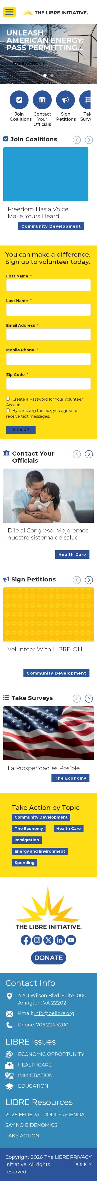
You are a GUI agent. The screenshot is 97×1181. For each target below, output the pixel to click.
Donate (48, 958)
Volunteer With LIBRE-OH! (46, 649)
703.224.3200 (52, 1025)
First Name (17, 276)
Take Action (28, 63)
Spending (24, 862)
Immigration (27, 840)
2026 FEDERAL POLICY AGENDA (45, 1115)
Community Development (41, 817)
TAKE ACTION (22, 1136)
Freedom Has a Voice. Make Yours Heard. (39, 213)
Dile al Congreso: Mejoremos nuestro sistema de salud (48, 534)
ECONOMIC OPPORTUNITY (51, 1054)
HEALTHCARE (35, 1065)
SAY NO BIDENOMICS (31, 1125)
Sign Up (21, 429)
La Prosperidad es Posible (44, 768)
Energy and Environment (40, 851)
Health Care (68, 828)
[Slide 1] (52, 75)
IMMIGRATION (35, 1075)
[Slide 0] (45, 75)
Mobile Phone (21, 350)
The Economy (29, 828)
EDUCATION (33, 1086)
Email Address (21, 325)
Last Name (17, 301)
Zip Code (16, 375)
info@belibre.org (54, 1013)
